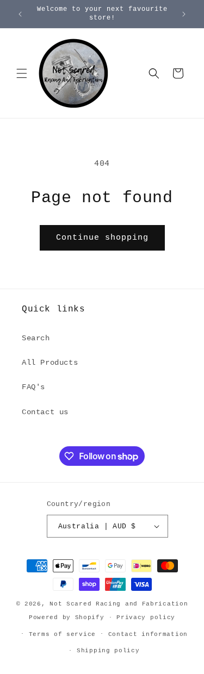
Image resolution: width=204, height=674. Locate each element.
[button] (22, 73)
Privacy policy (145, 617)
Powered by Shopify (66, 617)
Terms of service (62, 634)
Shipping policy (108, 650)
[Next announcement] (184, 14)
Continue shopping (102, 237)
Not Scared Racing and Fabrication (119, 604)
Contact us (45, 412)
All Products (50, 362)
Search (36, 338)
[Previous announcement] (20, 14)
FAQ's (33, 387)
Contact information (148, 634)
